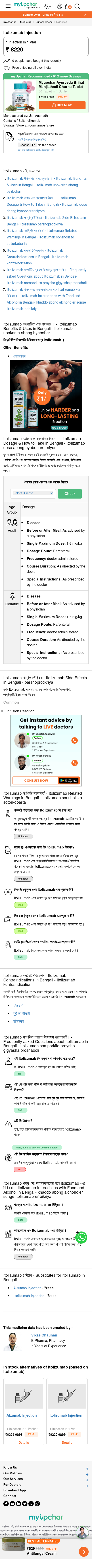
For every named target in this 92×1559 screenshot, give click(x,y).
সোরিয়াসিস (19, 356)
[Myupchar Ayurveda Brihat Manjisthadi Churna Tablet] (20, 96)
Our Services (13, 1478)
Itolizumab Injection (28, 1296)
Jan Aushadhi (38, 116)
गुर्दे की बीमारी (21, 1013)
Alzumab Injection (27, 1288)
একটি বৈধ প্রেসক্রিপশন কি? (32, 139)
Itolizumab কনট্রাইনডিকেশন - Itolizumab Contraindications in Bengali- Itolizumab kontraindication (37, 257)
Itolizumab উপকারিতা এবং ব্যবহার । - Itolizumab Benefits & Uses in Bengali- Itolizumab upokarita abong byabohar (47, 185)
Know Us (10, 1467)
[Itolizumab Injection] (67, 1395)
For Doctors (12, 1484)
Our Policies (12, 1473)
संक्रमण (18, 1021)
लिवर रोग (19, 1006)
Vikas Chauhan (44, 1335)
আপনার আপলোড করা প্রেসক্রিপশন (36, 150)
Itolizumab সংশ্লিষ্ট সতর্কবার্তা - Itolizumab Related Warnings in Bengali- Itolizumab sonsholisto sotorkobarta (42, 237)
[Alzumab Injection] (24, 1395)
